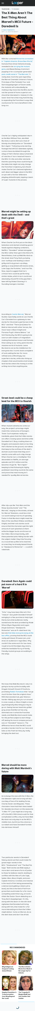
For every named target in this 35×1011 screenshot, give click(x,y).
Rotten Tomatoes (17, 692)
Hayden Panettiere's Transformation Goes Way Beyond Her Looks (9, 995)
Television (5, 9)
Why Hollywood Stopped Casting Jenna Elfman (8, 969)
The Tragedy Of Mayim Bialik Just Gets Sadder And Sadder (24, 995)
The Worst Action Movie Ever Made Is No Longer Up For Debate (25, 970)
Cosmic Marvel (18, 314)
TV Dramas (15, 9)
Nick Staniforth (8, 30)
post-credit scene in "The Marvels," (15, 74)
